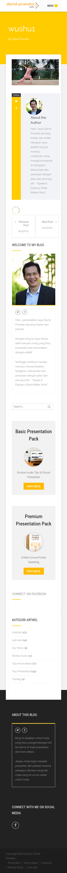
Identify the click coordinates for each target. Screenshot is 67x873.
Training (16, 679)
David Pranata (20, 39)
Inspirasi (17, 632)
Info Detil (34, 486)
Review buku (19, 655)
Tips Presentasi (21, 671)
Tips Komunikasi (22, 663)
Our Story (18, 648)
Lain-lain (17, 640)
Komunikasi (31, 862)
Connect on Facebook (29, 594)
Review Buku (15, 867)
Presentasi (14, 862)
